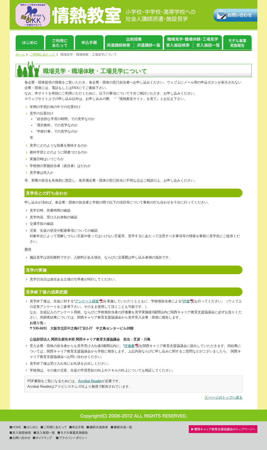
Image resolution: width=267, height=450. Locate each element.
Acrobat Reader (90, 381)
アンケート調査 (87, 301)
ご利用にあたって (42, 54)
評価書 (129, 346)
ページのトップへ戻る (225, 397)
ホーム (20, 54)
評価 (186, 301)
